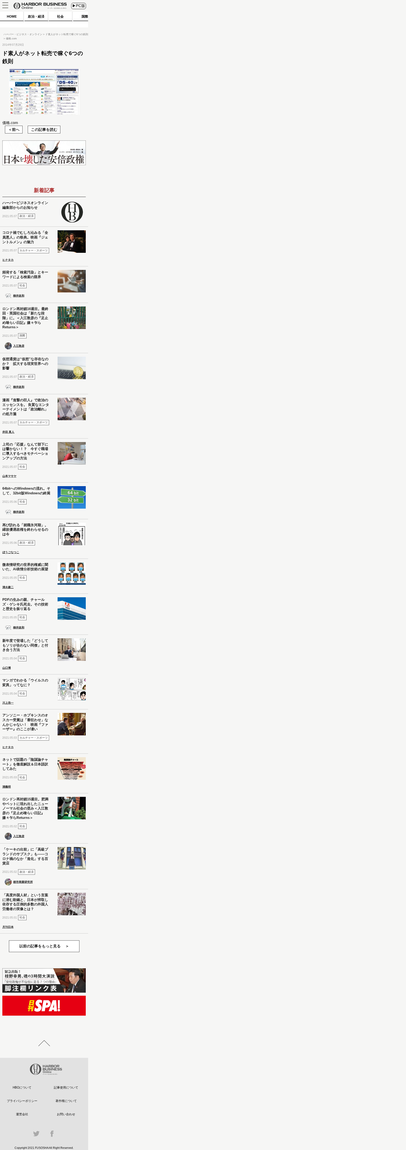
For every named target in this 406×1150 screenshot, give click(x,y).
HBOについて (22, 1087)
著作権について (66, 1101)
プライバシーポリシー (22, 1101)
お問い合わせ (66, 1114)
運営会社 (22, 1114)
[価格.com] (44, 113)
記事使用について (66, 1087)
